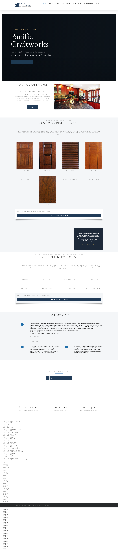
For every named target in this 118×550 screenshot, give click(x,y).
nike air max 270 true (8, 435)
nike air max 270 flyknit (9, 453)
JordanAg (5, 519)
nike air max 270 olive (8, 427)
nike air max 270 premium (9, 443)
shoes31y (5, 501)
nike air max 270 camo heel (10, 442)
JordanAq (5, 535)
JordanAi (5, 522)
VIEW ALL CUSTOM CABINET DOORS (59, 215)
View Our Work (22, 62)
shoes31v (5, 496)
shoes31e (6, 469)
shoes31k (5, 478)
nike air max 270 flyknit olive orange (12, 429)
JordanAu (5, 541)
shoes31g (5, 472)
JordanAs (5, 538)
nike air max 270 (7, 423)
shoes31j (5, 477)
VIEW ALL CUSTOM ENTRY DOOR (59, 299)
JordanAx (5, 546)
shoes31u (6, 494)
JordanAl (5, 527)
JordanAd (5, 514)
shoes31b (6, 464)
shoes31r (5, 490)
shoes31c (5, 465)
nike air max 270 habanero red (11, 458)
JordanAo (5, 532)
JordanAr (5, 536)
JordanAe (5, 516)
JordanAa (5, 509)
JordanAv (5, 543)
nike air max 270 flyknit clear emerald (13, 451)
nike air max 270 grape (9, 455)
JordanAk (5, 525)
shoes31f (5, 470)
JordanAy (5, 548)
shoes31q (6, 488)
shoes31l (5, 480)
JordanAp (5, 533)
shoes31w (6, 498)
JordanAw (6, 545)
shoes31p (5, 486)
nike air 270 (6, 426)
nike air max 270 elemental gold (11, 445)
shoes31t (5, 493)
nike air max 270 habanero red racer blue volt (15, 459)
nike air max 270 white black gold (11, 421)
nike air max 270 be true (9, 434)
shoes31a (6, 462)
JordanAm (6, 528)
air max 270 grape (8, 456)
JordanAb (5, 511)
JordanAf (5, 517)
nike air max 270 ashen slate (10, 431)
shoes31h (6, 473)
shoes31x (5, 499)
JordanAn (5, 530)
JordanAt (5, 540)
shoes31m (6, 482)
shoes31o (6, 485)
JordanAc (5, 512)
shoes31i (5, 475)
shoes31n (6, 483)
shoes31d (6, 467)
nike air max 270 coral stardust (11, 439)
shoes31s (5, 491)
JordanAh (5, 520)
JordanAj (5, 524)
